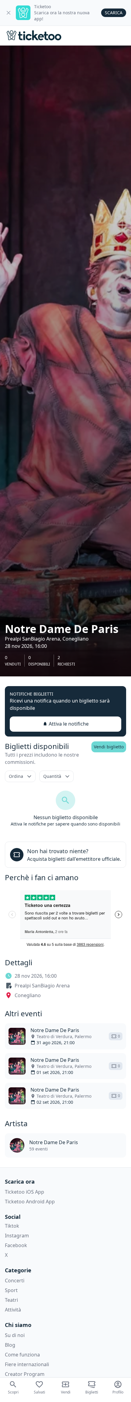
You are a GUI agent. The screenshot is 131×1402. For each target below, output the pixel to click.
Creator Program (24, 1374)
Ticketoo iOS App (24, 1191)
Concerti (14, 1280)
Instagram (17, 1235)
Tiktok (12, 1225)
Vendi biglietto (109, 747)
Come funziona (22, 1354)
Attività (13, 1309)
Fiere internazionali (27, 1364)
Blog (10, 1345)
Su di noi (15, 1335)
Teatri (11, 1300)
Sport (11, 1290)
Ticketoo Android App (30, 1201)
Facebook (16, 1245)
